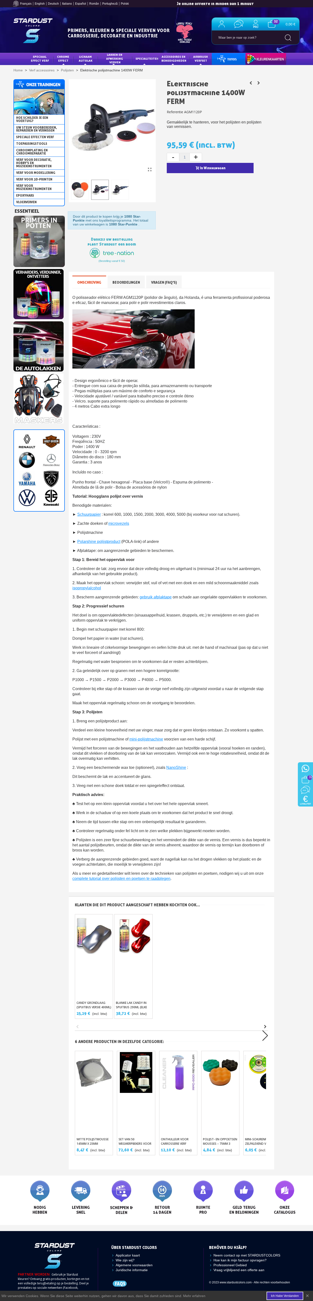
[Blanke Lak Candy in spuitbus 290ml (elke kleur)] (133, 956)
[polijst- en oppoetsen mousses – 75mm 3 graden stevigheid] (220, 1093)
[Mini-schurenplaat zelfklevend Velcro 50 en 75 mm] (262, 1093)
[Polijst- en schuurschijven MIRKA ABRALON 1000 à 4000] (250, 83)
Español (80, 3)
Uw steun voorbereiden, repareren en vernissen (36, 129)
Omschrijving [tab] (89, 282)
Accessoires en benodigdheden (173, 58)
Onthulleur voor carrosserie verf (175, 1141)
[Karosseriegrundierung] (39, 240)
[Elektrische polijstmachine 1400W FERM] (149, 169)
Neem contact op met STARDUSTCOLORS (246, 1255)
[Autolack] (38, 345)
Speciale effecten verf (35, 137)
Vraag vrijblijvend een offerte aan (238, 1270)
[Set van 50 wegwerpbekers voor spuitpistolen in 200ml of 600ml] (136, 1093)
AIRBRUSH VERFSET (201, 58)
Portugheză (110, 3)
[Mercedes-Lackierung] (51, 460)
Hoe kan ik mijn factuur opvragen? (240, 1260)
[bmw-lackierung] (27, 460)
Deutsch (53, 3)
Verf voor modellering (35, 173)
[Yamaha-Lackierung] (27, 479)
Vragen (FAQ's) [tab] (164, 282)
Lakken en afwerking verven (115, 58)
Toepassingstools (31, 144)
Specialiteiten (146, 58)
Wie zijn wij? (125, 1260)
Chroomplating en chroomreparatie (32, 151)
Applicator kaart (128, 1255)
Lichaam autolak (85, 58)
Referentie (175, 112)
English (40, 3)
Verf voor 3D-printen (34, 179)
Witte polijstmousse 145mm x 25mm (93, 1141)
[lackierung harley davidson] (51, 441)
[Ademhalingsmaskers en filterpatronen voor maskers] (38, 397)
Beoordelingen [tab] (126, 282)
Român (94, 3)
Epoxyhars (25, 195)
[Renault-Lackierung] (27, 441)
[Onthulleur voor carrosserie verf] (178, 1093)
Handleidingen (226, 58)
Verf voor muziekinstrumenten (34, 187)
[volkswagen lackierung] (27, 497)
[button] (265, 1026)
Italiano (67, 3)
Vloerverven (26, 202)
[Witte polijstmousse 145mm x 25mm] (94, 1093)
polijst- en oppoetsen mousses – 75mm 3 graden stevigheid (220, 1143)
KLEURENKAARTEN (262, 58)
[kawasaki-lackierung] (51, 497)
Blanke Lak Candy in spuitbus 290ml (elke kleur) (131, 1007)
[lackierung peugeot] (51, 479)
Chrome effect (63, 58)
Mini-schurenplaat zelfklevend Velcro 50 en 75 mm (262, 1143)
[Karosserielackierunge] (38, 293)
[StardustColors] (33, 30)
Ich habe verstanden (285, 1296)
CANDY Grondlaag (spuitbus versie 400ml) (94, 1005)
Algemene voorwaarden (134, 1265)
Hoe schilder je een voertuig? (32, 119)
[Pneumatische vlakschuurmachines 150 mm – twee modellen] (258, 83)
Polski (125, 3)
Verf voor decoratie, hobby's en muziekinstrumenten (34, 163)
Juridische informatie (132, 1270)
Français (26, 3)
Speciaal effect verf (40, 58)
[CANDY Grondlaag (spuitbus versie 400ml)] (94, 956)
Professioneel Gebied (230, 1265)
